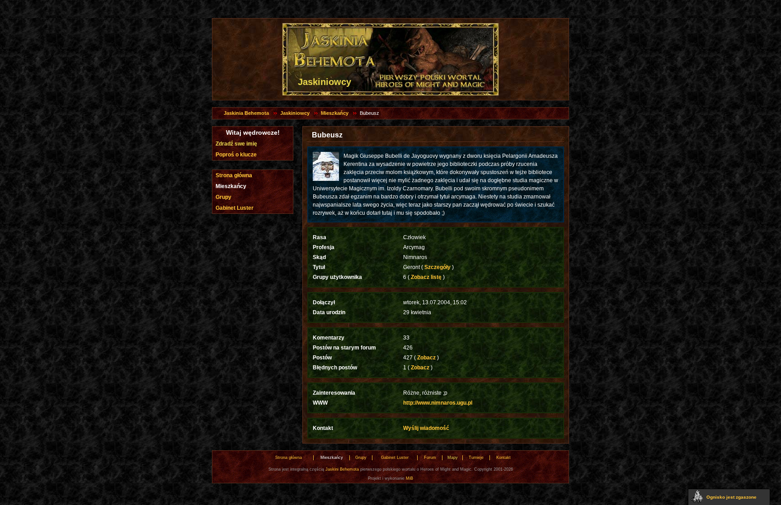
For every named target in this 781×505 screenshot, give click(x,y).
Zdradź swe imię (236, 144)
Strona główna (234, 175)
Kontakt (503, 457)
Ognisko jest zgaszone (731, 497)
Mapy (452, 457)
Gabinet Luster (235, 208)
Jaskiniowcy (295, 113)
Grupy (223, 197)
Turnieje (476, 457)
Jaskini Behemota (342, 469)
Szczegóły (437, 267)
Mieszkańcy (334, 113)
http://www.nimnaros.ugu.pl (437, 403)
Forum (430, 457)
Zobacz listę (426, 277)
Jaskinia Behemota (246, 113)
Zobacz (426, 357)
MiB (409, 478)
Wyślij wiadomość (426, 428)
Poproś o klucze (236, 154)
